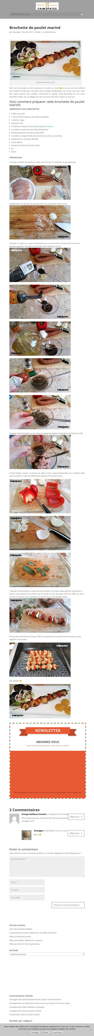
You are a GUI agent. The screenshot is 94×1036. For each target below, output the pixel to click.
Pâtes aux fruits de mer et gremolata (24, 944)
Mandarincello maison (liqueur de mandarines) (41, 999)
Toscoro (49, 126)
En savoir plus (56, 1032)
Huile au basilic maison (31, 1011)
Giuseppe (17, 32)
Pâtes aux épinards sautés (20, 936)
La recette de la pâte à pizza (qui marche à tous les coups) (46, 1003)
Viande (37, 32)
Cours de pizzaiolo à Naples (20, 929)
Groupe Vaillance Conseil (34, 814)
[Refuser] (91, 1030)
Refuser (45, 1032)
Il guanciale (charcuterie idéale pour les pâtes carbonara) (32, 933)
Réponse (74, 816)
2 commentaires (49, 32)
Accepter (35, 1032)
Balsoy (32, 126)
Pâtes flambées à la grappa (33, 1007)
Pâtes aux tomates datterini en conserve (25, 940)
